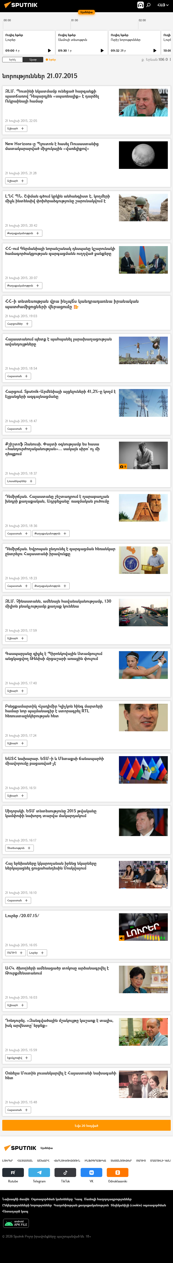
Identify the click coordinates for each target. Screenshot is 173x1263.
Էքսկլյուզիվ (14, 1058)
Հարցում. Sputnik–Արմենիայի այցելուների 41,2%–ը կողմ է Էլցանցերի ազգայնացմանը (60, 394)
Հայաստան (14, 376)
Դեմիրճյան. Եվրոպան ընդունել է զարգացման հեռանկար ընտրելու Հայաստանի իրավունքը (60, 551)
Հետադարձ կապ (15, 1211)
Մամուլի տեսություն (72, 39)
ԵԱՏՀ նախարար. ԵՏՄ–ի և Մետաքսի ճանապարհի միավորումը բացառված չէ (54, 761)
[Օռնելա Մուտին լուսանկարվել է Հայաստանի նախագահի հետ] (143, 1084)
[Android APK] (16, 1224)
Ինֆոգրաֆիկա (95, 1161)
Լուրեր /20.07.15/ (22, 915)
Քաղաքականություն (20, 233)
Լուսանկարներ (17, 481)
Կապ (78, 1199)
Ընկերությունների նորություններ (27, 1205)
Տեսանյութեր (121, 1161)
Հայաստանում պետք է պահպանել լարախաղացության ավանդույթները (58, 342)
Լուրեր (10, 39)
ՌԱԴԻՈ (12, 953)
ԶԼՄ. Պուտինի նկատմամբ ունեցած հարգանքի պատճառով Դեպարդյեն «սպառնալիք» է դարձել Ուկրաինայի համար (52, 96)
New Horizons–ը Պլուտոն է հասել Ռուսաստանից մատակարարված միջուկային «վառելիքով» (52, 146)
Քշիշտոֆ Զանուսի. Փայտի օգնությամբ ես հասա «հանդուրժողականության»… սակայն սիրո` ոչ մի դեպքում (52, 449)
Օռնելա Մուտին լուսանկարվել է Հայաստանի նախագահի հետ (60, 1076)
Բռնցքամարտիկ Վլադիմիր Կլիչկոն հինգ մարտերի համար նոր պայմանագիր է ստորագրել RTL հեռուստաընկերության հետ (54, 711)
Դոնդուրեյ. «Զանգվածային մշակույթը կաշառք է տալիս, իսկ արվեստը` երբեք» (59, 1023)
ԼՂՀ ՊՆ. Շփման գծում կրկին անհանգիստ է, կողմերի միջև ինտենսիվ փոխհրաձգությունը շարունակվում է (57, 199)
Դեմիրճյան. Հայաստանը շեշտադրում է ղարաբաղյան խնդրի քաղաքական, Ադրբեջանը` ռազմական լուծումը (57, 499)
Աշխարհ (12, 128)
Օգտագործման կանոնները (52, 1199)
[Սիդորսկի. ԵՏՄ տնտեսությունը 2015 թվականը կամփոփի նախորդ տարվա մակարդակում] (143, 822)
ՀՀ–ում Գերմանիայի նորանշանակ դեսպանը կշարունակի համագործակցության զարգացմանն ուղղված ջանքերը (60, 251)
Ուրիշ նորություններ (126, 39)
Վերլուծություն (67, 1161)
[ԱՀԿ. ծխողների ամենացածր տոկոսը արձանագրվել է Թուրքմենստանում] (143, 979)
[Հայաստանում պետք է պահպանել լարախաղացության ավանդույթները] (143, 350)
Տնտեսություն (16, 848)
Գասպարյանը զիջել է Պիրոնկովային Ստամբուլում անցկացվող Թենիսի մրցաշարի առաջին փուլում (53, 656)
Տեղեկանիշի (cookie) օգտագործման (138, 1205)
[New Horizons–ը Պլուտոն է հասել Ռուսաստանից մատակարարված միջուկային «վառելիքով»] (143, 155)
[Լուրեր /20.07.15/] (143, 927)
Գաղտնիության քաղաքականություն (81, 1205)
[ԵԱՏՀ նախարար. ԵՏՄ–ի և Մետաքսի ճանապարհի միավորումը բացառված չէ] (143, 770)
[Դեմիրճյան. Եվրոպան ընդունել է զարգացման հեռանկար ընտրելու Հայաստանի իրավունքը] (143, 560)
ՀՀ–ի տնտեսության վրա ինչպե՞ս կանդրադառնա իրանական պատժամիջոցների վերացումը (72, 304)
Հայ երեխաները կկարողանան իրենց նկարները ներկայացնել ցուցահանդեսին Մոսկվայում (50, 866)
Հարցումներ (15, 324)
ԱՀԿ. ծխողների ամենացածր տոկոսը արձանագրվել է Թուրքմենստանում (57, 971)
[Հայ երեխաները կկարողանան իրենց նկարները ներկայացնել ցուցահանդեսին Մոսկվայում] (143, 874)
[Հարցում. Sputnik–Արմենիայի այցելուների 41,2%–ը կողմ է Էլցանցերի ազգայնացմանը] (143, 403)
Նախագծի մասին (15, 1199)
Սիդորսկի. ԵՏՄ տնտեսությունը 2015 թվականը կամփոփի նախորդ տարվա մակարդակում (50, 814)
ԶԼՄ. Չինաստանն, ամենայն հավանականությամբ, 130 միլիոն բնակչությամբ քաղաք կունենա (58, 604)
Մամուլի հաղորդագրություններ (108, 1199)
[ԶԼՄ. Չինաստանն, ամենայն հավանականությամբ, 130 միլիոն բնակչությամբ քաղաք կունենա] (143, 612)
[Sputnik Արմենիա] (22, 9)
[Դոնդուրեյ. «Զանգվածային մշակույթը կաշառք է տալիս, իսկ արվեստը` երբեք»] (143, 1032)
